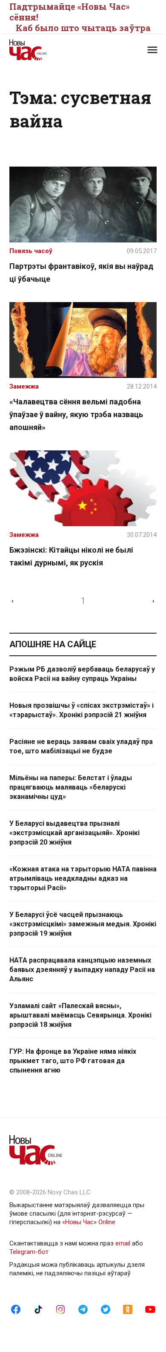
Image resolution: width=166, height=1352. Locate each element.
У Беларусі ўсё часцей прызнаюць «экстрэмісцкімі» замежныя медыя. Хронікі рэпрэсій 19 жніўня (82, 924)
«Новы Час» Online (88, 1222)
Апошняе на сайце (52, 644)
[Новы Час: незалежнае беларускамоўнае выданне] (46, 50)
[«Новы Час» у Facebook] (15, 1309)
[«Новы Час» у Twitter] (105, 1309)
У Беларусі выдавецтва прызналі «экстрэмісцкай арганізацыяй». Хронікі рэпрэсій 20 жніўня (74, 832)
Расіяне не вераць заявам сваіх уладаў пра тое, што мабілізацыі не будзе (81, 746)
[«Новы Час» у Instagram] (60, 1309)
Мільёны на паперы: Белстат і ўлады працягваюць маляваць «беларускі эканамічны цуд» (70, 787)
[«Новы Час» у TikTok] (38, 1309)
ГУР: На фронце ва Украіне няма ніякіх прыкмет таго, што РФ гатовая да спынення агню (72, 1060)
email (122, 1243)
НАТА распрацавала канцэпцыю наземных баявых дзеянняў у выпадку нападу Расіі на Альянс (82, 969)
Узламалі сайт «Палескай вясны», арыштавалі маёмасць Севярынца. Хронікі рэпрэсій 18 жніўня (80, 1015)
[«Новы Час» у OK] (127, 1309)
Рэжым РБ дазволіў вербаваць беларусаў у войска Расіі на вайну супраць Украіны (82, 674)
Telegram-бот (29, 1252)
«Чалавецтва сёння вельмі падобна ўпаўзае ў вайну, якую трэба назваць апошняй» (76, 414)
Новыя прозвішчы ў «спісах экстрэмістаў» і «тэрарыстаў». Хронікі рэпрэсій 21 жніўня (81, 710)
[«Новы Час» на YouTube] (150, 1309)
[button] (152, 50)
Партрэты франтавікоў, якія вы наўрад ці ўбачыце (81, 272)
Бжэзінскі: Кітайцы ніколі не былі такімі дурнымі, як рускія (71, 556)
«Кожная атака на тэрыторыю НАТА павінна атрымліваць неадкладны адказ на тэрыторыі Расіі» (83, 878)
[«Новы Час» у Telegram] (83, 1309)
